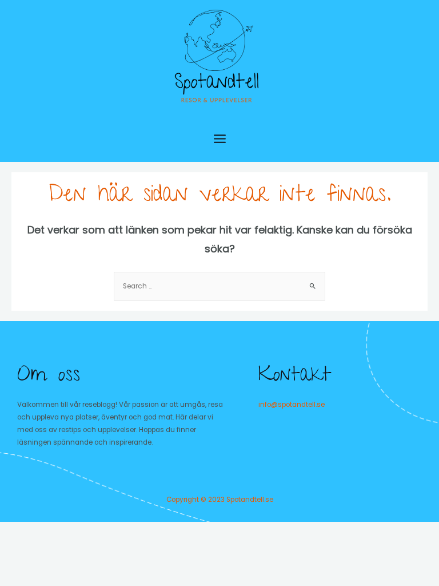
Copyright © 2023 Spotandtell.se (219, 499)
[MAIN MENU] (219, 138)
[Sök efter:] (219, 286)
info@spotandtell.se (291, 404)
